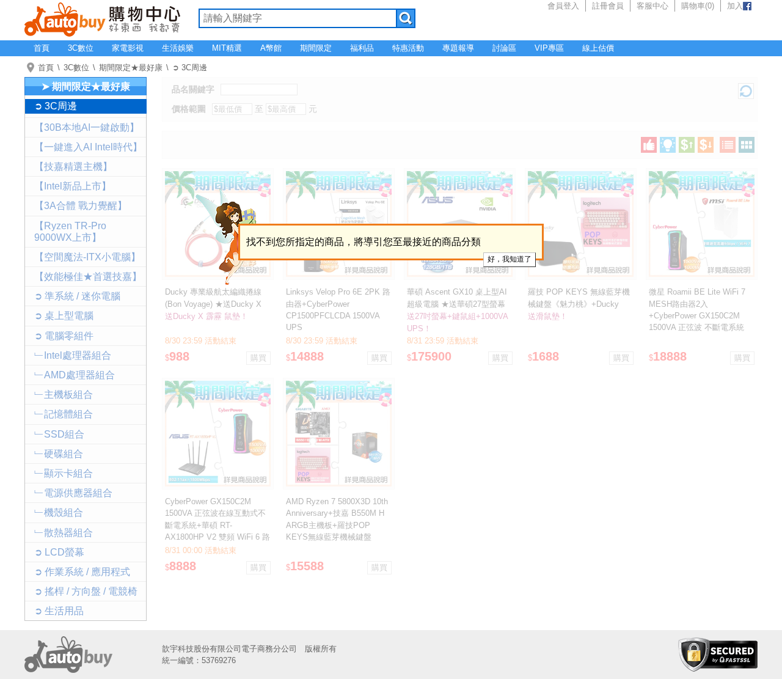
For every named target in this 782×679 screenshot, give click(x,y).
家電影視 (128, 48)
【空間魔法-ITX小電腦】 (87, 257)
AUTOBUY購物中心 (102, 18)
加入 (735, 5)
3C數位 (80, 48)
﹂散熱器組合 (63, 532)
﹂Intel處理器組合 (72, 355)
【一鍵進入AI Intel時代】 (88, 147)
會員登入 (563, 5)
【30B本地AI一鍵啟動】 (86, 127)
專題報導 (458, 48)
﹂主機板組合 (63, 394)
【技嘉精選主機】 (73, 166)
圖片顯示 (747, 145)
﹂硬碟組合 (58, 454)
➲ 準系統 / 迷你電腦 (77, 296)
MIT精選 (227, 48)
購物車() (697, 5)
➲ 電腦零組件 (63, 336)
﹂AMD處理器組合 (74, 375)
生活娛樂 (178, 48)
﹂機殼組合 (58, 512)
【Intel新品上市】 (72, 186)
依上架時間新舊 (668, 145)
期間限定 (316, 48)
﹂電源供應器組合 (73, 493)
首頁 (41, 48)
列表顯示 (728, 145)
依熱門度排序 (649, 145)
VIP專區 (549, 48)
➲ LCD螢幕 (59, 552)
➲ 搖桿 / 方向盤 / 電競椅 (85, 591)
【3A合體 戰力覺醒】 (80, 205)
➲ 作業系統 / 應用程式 (82, 572)
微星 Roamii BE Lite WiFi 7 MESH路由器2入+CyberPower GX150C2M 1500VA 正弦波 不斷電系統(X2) (697, 315)
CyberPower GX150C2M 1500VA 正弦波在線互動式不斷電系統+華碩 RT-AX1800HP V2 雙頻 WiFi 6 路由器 (217, 525)
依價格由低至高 (687, 145)
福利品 (362, 48)
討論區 (504, 48)
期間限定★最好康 (131, 67)
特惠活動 (408, 48)
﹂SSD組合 (59, 434)
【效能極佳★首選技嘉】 (88, 276)
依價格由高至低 (706, 145)
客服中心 (652, 5)
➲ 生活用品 (59, 611)
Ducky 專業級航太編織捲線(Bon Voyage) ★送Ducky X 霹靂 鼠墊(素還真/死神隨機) (213, 303)
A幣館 (271, 48)
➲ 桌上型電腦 (63, 315)
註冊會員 (608, 5)
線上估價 (598, 48)
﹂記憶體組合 (63, 414)
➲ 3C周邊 (189, 67)
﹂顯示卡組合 (63, 473)
